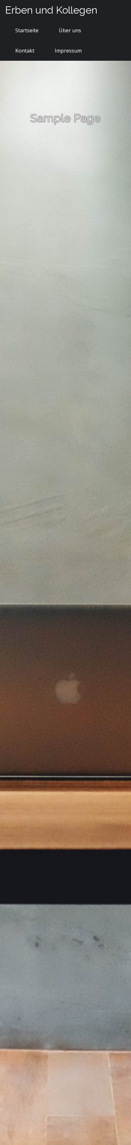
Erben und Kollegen (51, 10)
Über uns (70, 30)
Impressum (68, 50)
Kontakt (24, 50)
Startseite (26, 30)
